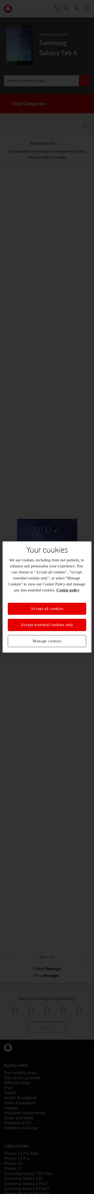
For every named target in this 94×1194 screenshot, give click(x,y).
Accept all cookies (47, 609)
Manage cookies (47, 641)
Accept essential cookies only (47, 625)
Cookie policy (67, 590)
